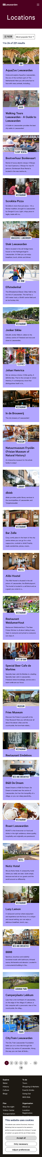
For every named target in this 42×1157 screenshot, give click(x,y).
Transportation (9, 1113)
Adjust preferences (21, 1149)
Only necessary (21, 1144)
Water (5, 1083)
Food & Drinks (28, 1090)
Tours (24, 1083)
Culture (6, 1090)
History (6, 1086)
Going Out (26, 1093)
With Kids (26, 1097)
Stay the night (8, 1106)
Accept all (21, 1137)
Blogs (5, 1093)
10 (35, 1063)
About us (26, 1106)
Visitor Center (8, 1110)
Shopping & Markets (30, 1086)
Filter (9, 36)
